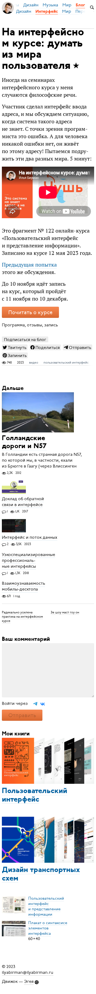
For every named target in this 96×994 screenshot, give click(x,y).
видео (33, 362)
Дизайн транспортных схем (41, 874)
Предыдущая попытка (29, 264)
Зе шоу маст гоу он (65, 612)
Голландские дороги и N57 (24, 442)
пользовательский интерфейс (66, 362)
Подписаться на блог (25, 339)
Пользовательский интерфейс (34, 795)
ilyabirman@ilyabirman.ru (27, 972)
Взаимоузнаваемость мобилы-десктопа (23, 586)
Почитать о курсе (30, 312)
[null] (14, 347)
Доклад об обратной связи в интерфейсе (23, 502)
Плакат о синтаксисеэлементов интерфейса (47, 928)
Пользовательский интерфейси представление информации (46, 906)
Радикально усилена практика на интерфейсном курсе (22, 616)
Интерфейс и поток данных (29, 537)
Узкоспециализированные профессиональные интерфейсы (28, 560)
